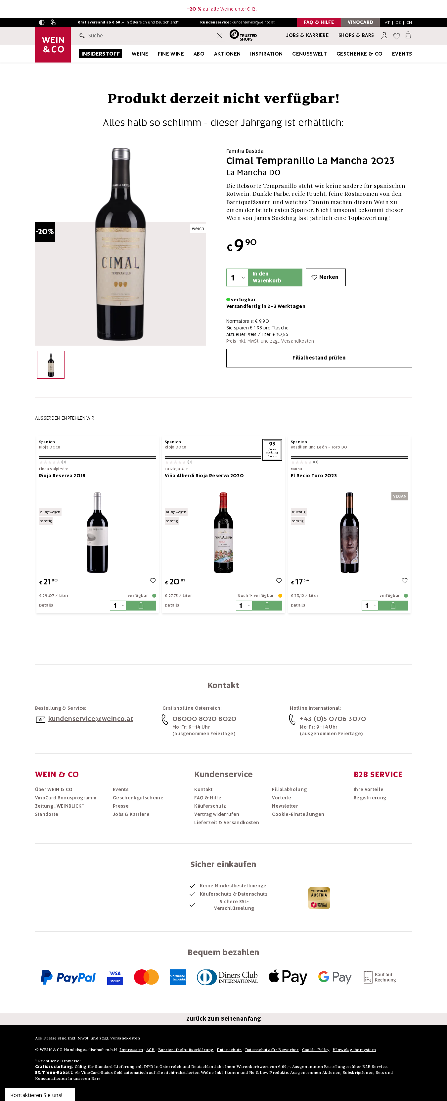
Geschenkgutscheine (138, 798)
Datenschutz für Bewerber (272, 1049)
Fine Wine (171, 53)
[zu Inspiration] (291, 54)
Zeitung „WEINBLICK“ (59, 806)
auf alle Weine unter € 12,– (223, 9)
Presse (121, 806)
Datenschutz (229, 1049)
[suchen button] (83, 35)
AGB (150, 1049)
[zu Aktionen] (249, 54)
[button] (41, 22)
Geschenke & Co (359, 53)
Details (46, 605)
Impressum (131, 1049)
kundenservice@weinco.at (253, 22)
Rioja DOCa (50, 447)
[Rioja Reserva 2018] (97, 532)
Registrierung (370, 798)
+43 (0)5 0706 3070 (333, 718)
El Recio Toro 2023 (314, 476)
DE (398, 22)
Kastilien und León (309, 447)
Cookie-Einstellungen (298, 814)
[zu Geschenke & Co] (391, 54)
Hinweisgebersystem (354, 1049)
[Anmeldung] (385, 36)
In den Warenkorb (267, 277)
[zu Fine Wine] (192, 54)
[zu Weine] (156, 54)
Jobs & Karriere (307, 35)
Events (402, 53)
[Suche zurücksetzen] (220, 36)
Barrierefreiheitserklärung (186, 1049)
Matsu (296, 469)
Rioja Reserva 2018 (62, 476)
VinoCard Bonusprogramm (66, 798)
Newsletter (285, 806)
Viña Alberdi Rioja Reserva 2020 (204, 476)
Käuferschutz (210, 806)
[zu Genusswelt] (335, 54)
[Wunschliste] (396, 36)
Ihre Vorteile (369, 789)
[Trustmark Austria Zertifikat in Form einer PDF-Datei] (319, 898)
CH (409, 22)
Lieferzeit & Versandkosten (226, 823)
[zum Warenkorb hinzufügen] (141, 605)
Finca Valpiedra (54, 469)
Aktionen (227, 53)
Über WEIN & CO (54, 789)
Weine (140, 53)
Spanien (47, 442)
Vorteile (281, 798)
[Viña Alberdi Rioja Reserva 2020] (223, 532)
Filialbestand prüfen (319, 358)
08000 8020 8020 (204, 718)
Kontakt (203, 789)
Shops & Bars (356, 35)
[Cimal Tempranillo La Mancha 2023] (51, 366)
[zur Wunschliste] (153, 581)
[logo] (53, 45)
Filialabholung (289, 789)
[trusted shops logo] (241, 35)
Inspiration (266, 53)
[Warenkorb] (408, 34)
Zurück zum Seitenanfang (223, 1018)
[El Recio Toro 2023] (349, 532)
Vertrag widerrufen (216, 814)
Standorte (47, 814)
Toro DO (339, 447)
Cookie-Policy (316, 1049)
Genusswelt (309, 53)
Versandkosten (297, 341)
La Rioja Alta (177, 469)
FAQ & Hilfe (207, 798)
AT (387, 22)
